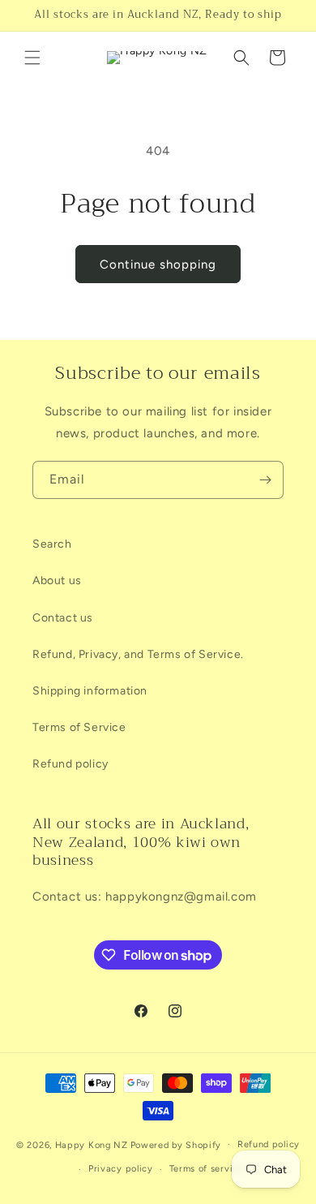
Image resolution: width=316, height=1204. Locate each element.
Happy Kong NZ (91, 1144)
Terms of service (206, 1168)
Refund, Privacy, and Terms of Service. (138, 654)
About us (57, 580)
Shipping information (89, 691)
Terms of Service (79, 727)
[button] (32, 57)
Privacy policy (120, 1168)
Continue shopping (158, 264)
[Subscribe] (265, 480)
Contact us (62, 618)
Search (52, 544)
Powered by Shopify (176, 1144)
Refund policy (70, 764)
